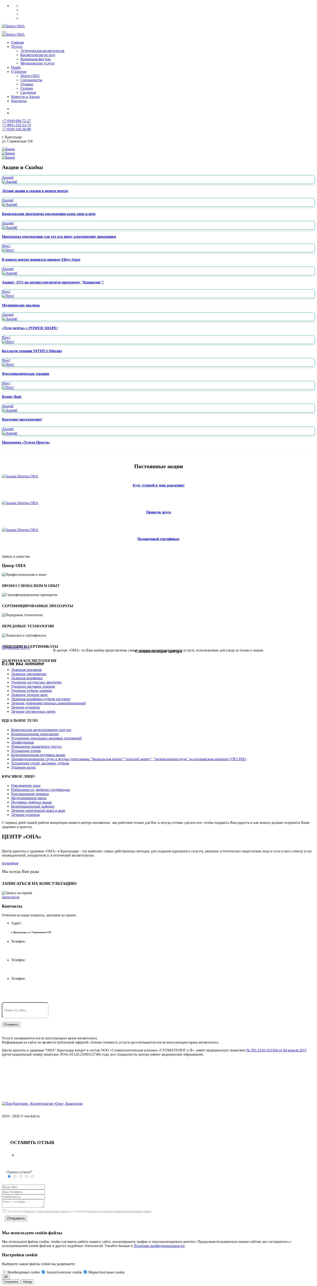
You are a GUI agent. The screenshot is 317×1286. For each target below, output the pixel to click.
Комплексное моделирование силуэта (41, 730)
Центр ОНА (30, 76)
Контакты (19, 101)
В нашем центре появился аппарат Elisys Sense (41, 259)
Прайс (16, 67)
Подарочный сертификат (158, 539)
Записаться (10, 897)
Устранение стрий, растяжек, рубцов (40, 763)
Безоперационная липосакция (34, 734)
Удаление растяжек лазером (33, 686)
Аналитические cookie (64, 1272)
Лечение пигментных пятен (33, 711)
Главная (17, 42)
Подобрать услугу (16, 648)
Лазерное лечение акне (29, 695)
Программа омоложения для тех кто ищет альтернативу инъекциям (59, 237)
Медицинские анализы (21, 305)
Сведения (28, 92)
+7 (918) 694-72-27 (16, 121)
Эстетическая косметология (42, 51)
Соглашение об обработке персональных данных (41, 1076)
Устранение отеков (26, 751)
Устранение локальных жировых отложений (46, 738)
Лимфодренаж (22, 742)
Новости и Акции (25, 97)
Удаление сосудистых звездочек (36, 682)
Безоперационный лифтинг (33, 806)
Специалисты (31, 80)
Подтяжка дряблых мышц (31, 802)
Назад (27, 1281)
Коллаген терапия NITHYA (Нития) (32, 351)
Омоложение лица (25, 785)
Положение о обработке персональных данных (39, 1084)
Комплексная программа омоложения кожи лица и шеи (48, 214)
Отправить (16, 1218)
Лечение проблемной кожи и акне (38, 810)
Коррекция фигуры (35, 59)
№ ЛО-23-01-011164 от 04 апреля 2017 (276, 1050)
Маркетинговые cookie (106, 1272)
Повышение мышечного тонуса (36, 746)
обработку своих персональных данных (46, 1211)
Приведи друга (158, 512)
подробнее (10, 863)
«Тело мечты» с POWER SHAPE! (30, 328)
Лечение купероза (25, 707)
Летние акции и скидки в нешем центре (35, 191)
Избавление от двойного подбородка (40, 790)
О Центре (18, 72)
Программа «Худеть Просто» (26, 442)
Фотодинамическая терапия (25, 374)
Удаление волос (23, 767)
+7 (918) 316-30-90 (16, 129)
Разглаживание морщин (30, 794)
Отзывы (26, 84)
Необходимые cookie (23, 1272)
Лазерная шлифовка (27, 678)
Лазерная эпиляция (26, 670)
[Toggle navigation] (4, 31)
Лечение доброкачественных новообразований (48, 703)
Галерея (26, 88)
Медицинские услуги (37, 63)
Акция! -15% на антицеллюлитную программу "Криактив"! (53, 282)
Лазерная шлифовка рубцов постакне (40, 699)
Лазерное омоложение (28, 674)
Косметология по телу (37, 55)
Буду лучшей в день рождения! (158, 485)
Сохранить (11, 1281)
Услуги (16, 46)
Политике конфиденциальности (159, 1246)
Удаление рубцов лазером (31, 691)
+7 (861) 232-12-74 (16, 125)
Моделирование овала (28, 798)
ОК (6, 1277)
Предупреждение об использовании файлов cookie (42, 1068)
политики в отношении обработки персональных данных (119, 1211)
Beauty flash (11, 397)
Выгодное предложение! (22, 419)
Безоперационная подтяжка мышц (38, 755)
